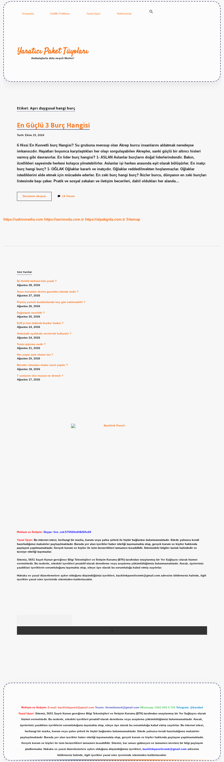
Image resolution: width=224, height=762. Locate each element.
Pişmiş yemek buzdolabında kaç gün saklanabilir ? (51, 302)
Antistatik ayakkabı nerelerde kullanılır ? (44, 333)
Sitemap (133, 219)
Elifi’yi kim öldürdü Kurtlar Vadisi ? (40, 323)
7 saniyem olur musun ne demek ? (40, 375)
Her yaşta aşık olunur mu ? (35, 354)
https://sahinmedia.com (23, 219)
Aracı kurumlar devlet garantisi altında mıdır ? (47, 291)
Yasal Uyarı (93, 13)
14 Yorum (68, 196)
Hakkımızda (124, 13)
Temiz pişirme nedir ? (31, 344)
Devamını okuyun (37, 197)
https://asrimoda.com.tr (64, 219)
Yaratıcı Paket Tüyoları (52, 51)
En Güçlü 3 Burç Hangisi (53, 125)
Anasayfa (28, 13)
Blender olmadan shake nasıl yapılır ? (42, 364)
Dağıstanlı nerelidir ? (31, 312)
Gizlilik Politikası (60, 13)
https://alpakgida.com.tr (105, 219)
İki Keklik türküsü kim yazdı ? (37, 280)
